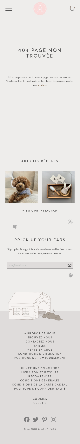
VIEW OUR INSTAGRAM (40, 211)
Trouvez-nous (40, 337)
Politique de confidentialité (40, 389)
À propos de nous (40, 333)
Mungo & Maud (38, 429)
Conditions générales (40, 380)
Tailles (40, 346)
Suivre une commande (40, 368)
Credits (40, 403)
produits (41, 85)
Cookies (40, 399)
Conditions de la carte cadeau (40, 384)
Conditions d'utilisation (40, 354)
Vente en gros (40, 350)
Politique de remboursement (40, 358)
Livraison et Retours (40, 372)
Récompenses (40, 376)
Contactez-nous (40, 341)
